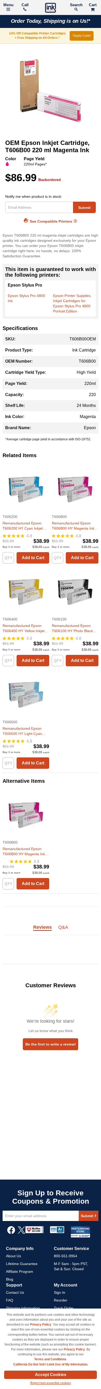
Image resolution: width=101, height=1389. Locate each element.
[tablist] (50, 930)
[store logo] (50, 8)
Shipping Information (23, 1308)
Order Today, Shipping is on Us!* (50, 21)
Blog (9, 1279)
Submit (84, 208)
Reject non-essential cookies (50, 1383)
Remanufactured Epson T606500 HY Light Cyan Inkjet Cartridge (22, 731)
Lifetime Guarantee (22, 1264)
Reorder (60, 1300)
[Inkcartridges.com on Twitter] (21, 1233)
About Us (13, 1256)
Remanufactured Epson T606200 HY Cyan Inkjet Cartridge (23, 526)
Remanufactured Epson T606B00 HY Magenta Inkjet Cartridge (75, 526)
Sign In (59, 1292)
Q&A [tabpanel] (63, 927)
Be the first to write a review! (50, 1044)
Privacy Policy (40, 1324)
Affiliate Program (19, 1271)
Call (24, 5)
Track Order (64, 1308)
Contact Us (15, 1292)
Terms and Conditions (50, 1359)
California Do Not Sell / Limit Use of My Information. (50, 1364)
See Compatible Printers (51, 221)
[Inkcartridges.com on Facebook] (11, 1233)
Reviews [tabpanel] (42, 927)
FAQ (9, 1300)
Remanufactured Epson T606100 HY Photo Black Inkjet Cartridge (72, 628)
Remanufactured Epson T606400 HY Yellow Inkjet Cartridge (24, 628)
